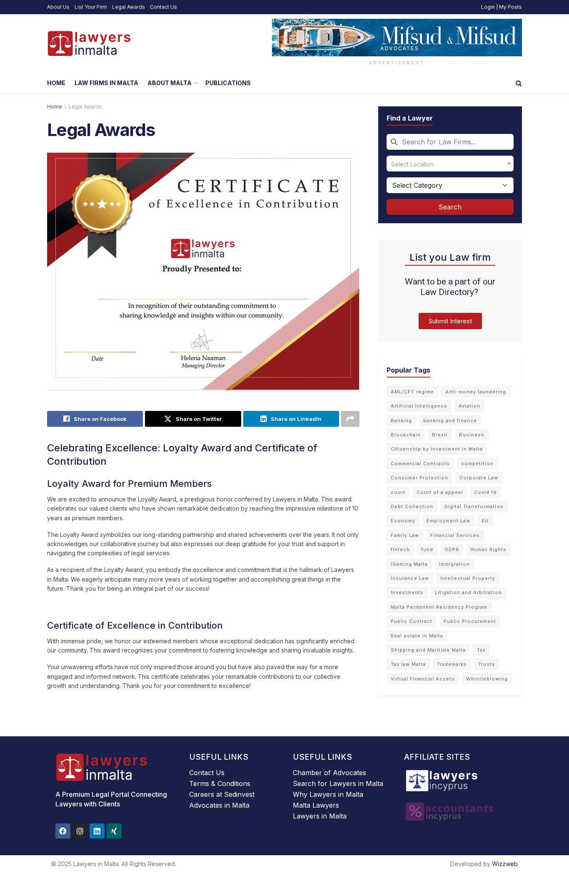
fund (427, 549)
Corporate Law (478, 478)
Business (471, 435)
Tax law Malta (408, 664)
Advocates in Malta (219, 805)
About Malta (169, 82)
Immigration (454, 564)
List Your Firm (91, 7)
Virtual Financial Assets (423, 679)
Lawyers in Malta (320, 816)
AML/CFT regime (412, 392)
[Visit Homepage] (88, 43)
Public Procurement (470, 621)
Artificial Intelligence (419, 406)
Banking (401, 420)
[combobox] (450, 142)
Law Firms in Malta (106, 82)
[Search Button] (519, 83)
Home (56, 82)
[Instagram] (79, 831)
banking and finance (450, 420)
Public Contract (411, 621)
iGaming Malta (409, 564)
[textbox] (450, 163)
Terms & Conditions (219, 783)
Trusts (486, 664)
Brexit (440, 435)
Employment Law (448, 521)
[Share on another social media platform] (350, 419)
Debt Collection (412, 506)
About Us (58, 7)
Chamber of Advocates (329, 772)
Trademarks (452, 664)
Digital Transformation (474, 506)
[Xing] (114, 831)
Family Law (405, 535)
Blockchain (406, 435)
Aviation (469, 406)
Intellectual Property (467, 578)
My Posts (510, 7)
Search (450, 207)
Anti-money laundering (475, 392)
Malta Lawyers (316, 805)
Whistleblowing (487, 679)
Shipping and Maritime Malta (428, 650)
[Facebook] (62, 831)
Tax (481, 650)
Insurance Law (410, 578)
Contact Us (163, 7)
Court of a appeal (440, 492)
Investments (407, 592)
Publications (228, 82)
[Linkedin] (97, 831)
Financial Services (455, 535)
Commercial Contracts (420, 463)
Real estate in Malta (417, 636)
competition (477, 463)
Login (488, 7)
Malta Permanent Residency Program (439, 607)
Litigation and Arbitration (468, 592)
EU (485, 521)
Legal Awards (128, 7)
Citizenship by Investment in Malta (437, 449)
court (398, 492)
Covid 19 (485, 492)
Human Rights (488, 549)
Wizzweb (505, 863)
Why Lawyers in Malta (328, 794)
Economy (403, 521)
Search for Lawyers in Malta (338, 783)
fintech (400, 549)
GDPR (451, 549)
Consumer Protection (419, 478)
